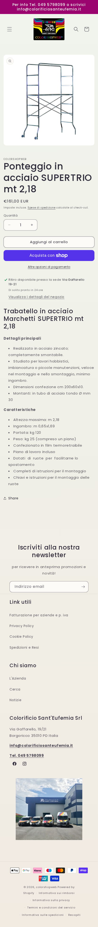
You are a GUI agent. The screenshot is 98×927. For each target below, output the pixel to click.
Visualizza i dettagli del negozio (36, 297)
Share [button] (13, 498)
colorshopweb (46, 887)
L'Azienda (18, 678)
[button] (9, 29)
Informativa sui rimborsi (57, 893)
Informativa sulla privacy (51, 900)
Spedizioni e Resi (24, 647)
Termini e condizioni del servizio (51, 907)
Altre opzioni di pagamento (49, 267)
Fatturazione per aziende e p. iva (39, 615)
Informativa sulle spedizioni (43, 915)
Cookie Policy (21, 636)
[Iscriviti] (83, 586)
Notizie (15, 700)
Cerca (15, 689)
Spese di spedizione (41, 207)
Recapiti (74, 915)
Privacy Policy (22, 625)
